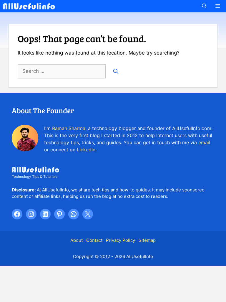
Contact (94, 240)
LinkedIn (86, 149)
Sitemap (147, 240)
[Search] (115, 71)
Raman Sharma (68, 128)
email (204, 142)
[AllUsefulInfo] (29, 6)
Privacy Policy (120, 240)
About (76, 240)
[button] (204, 6)
